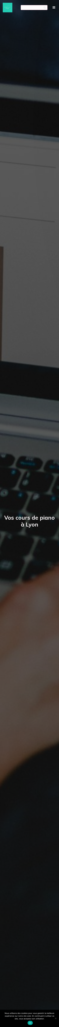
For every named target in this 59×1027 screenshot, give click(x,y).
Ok (30, 1023)
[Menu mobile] (54, 7)
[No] (55, 1018)
